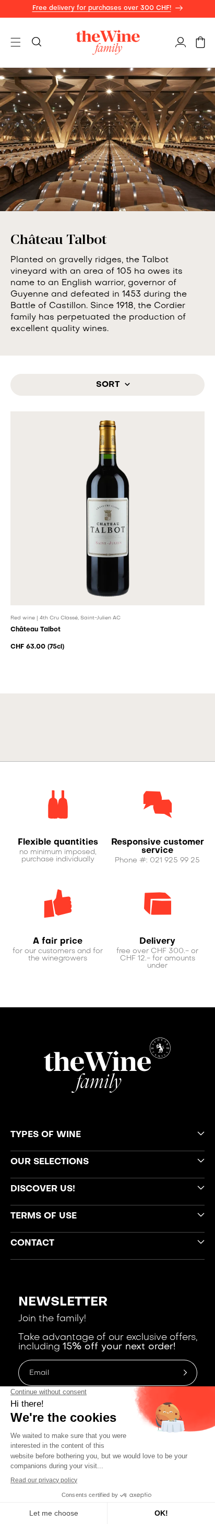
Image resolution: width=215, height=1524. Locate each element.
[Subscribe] (185, 1373)
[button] (15, 42)
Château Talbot (35, 630)
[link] (57, 842)
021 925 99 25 (175, 860)
